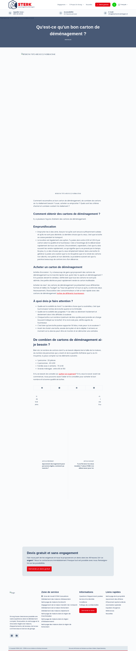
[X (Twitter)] (59, 387)
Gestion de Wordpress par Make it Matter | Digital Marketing (90, 648)
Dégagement (61, 4)
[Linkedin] (12, 636)
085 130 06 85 (18, 14)
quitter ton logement (67, 374)
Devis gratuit (104, 5)
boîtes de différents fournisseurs (70, 293)
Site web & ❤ (72, 648)
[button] (123, 5)
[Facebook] (42, 387)
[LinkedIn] (94, 387)
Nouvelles (89, 4)
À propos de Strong (75, 4)
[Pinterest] (76, 387)
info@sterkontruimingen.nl (118, 14)
